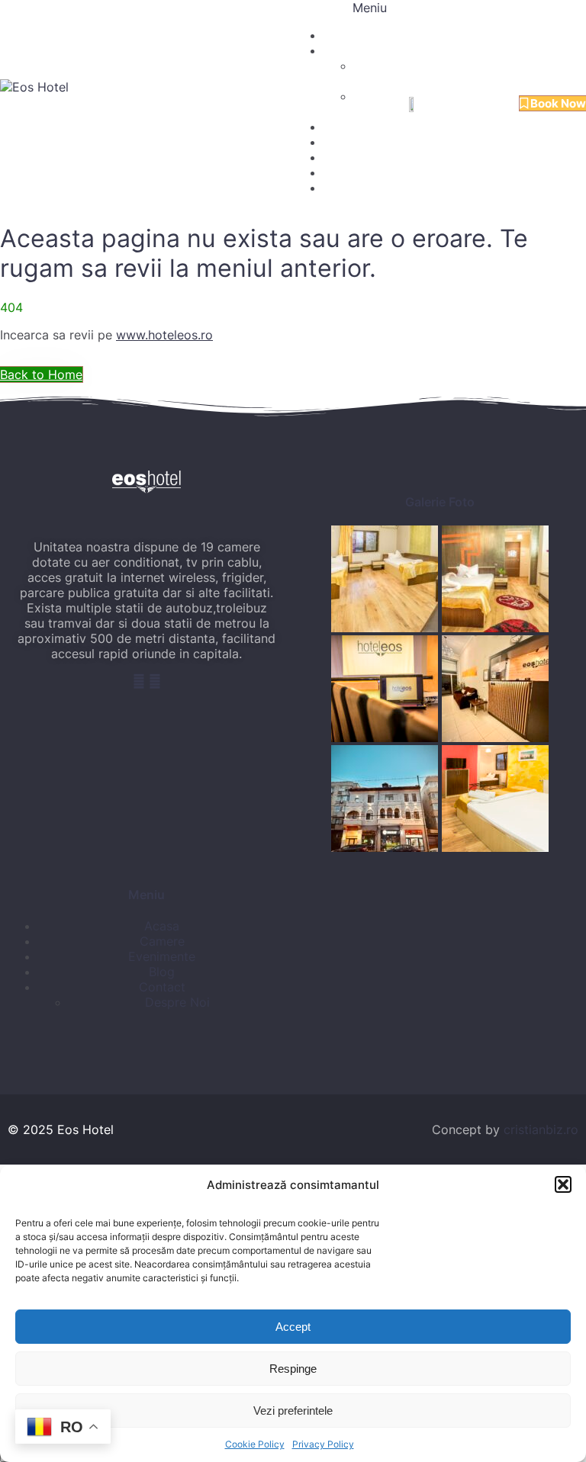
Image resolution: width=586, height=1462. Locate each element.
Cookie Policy (255, 1444)
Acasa (341, 35)
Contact (344, 188)
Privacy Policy (323, 1444)
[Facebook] (141, 681)
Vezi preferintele (293, 1410)
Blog (336, 172)
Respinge (293, 1368)
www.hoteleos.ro (164, 334)
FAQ (336, 157)
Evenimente (356, 126)
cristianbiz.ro (541, 1129)
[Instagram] (155, 681)
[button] (563, 1184)
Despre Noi (354, 142)
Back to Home (41, 374)
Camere (345, 50)
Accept (293, 1326)
